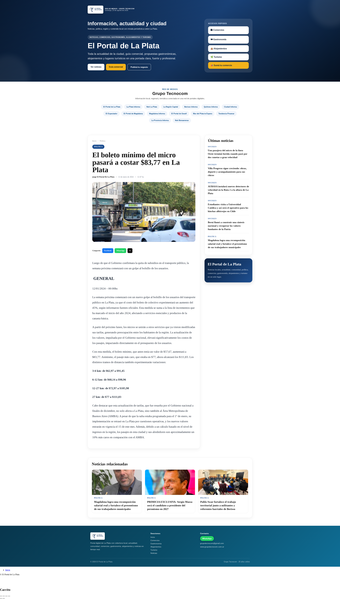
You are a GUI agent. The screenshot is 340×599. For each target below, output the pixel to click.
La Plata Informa (133, 107)
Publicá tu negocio (139, 67)
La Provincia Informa (160, 120)
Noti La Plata (151, 107)
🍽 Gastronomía (218, 39)
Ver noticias (96, 67)
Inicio (94, 141)
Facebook (107, 251)
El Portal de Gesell (179, 114)
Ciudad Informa (230, 107)
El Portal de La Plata (111, 107)
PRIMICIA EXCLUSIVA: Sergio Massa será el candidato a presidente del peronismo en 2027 (169, 505)
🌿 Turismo (216, 57)
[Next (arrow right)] (4, 598)
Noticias (153, 553)
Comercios (155, 540)
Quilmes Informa (211, 107)
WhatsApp (120, 251)
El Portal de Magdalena (133, 114)
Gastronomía (156, 543)
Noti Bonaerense (182, 120)
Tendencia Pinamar (226, 114)
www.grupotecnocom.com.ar (212, 547)
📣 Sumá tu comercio (221, 65)
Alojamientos (155, 547)
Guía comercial (116, 67)
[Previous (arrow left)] (1, 598)
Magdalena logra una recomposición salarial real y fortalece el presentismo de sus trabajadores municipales (116, 505)
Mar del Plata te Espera (202, 114)
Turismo (153, 550)
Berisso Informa (190, 107)
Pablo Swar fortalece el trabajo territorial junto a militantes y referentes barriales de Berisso (218, 505)
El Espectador (111, 114)
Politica (102, 141)
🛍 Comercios (217, 30)
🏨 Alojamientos (219, 48)
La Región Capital (170, 107)
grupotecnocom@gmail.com (212, 543)
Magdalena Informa (157, 114)
